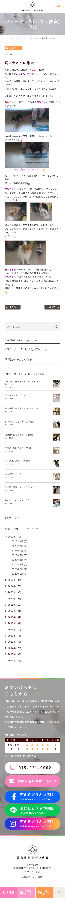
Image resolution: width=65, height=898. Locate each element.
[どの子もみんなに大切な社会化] (56, 424)
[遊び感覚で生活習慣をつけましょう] (56, 411)
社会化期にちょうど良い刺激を (20, 435)
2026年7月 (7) (19, 546)
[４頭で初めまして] (56, 476)
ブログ (18, 38)
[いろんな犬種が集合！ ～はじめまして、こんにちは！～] (56, 384)
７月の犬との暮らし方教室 (17, 461)
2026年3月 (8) (19, 564)
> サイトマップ (32, 871)
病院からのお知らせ (19, 359)
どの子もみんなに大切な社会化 (19, 421)
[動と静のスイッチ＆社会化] (56, 503)
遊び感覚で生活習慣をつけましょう (21, 408)
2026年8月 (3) (19, 541)
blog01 (13, 48)
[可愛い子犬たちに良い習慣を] (56, 450)
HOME (11, 38)
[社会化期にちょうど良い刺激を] (56, 437)
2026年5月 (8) (19, 555)
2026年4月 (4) (19, 560)
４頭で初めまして (13, 474)
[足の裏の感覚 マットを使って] (56, 490)
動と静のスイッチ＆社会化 (17, 500)
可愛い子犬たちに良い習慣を (19, 448)
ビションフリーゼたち (16, 395)
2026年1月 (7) (19, 574)
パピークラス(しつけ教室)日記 (36, 38)
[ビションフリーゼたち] (56, 398)
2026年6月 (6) (19, 550)
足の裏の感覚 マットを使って (19, 487)
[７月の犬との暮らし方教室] (56, 463)
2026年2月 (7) (19, 569)
